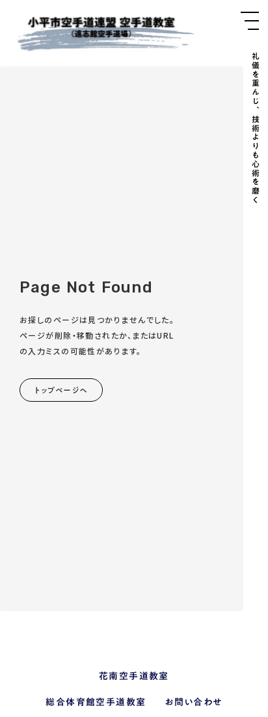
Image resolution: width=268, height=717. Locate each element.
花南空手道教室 (134, 676)
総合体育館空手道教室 (96, 702)
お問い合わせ (193, 702)
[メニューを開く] (250, 21)
